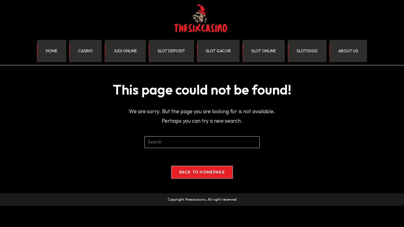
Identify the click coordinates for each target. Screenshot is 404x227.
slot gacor (218, 50)
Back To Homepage (202, 172)
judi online (125, 50)
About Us (348, 50)
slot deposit (171, 50)
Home (51, 50)
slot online (263, 50)
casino (85, 50)
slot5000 (307, 50)
